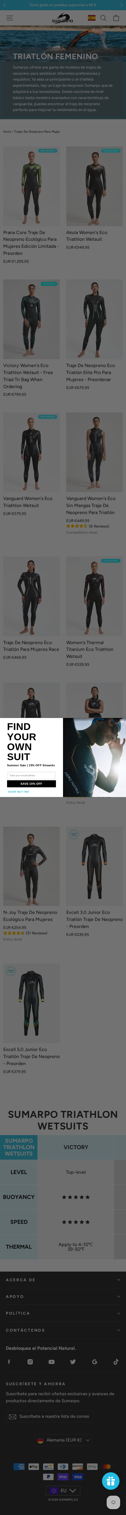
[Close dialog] (123, 721)
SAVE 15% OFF (31, 784)
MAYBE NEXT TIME (18, 792)
